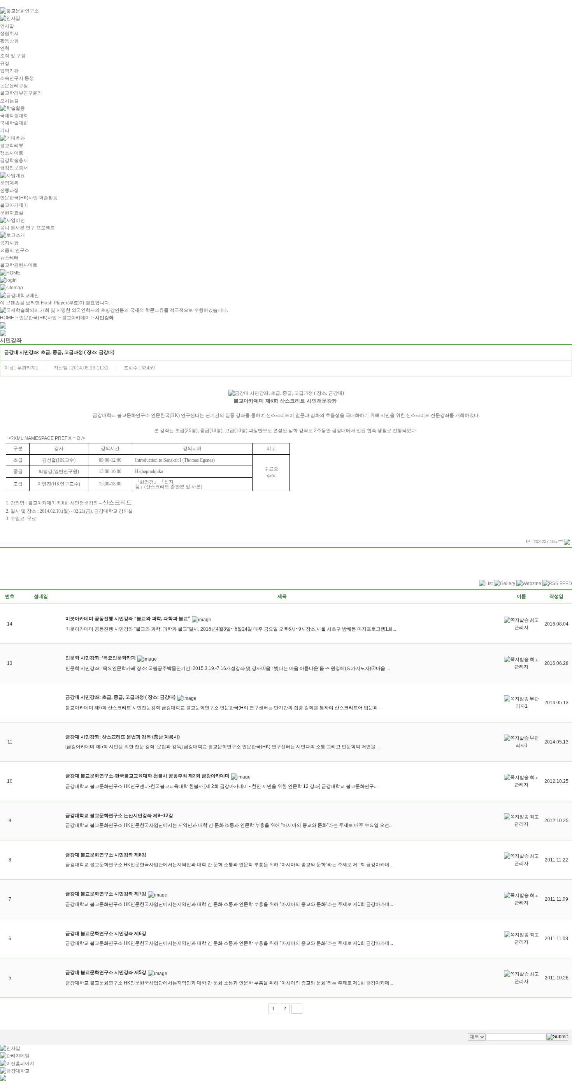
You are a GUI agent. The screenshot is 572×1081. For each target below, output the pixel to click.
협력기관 (9, 71)
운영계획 (9, 183)
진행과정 (9, 190)
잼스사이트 (11, 153)
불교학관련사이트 (18, 265)
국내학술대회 (14, 123)
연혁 (4, 48)
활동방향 (9, 41)
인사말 (7, 26)
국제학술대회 (14, 115)
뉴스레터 (9, 257)
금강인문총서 (14, 167)
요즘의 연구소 (14, 250)
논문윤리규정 (14, 85)
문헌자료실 (11, 213)
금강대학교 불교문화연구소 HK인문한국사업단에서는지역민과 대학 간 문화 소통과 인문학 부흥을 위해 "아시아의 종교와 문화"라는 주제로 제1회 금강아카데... (229, 864)
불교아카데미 (14, 205)
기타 (4, 130)
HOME (7, 317)
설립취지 (9, 33)
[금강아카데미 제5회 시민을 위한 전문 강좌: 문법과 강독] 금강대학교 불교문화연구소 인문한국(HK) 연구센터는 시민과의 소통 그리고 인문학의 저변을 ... (222, 746)
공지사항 (9, 243)
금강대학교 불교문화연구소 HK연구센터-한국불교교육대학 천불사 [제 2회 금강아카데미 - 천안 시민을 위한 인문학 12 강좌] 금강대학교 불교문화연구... (221, 786)
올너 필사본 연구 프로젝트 (27, 227)
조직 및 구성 (13, 55)
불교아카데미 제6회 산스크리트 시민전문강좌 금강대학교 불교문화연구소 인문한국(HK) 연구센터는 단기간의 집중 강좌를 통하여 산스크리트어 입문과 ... (224, 707)
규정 (4, 63)
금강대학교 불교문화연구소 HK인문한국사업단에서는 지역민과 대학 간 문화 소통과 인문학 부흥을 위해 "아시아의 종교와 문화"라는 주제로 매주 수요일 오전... (229, 825)
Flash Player (54, 303)
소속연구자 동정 (17, 78)
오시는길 (9, 101)
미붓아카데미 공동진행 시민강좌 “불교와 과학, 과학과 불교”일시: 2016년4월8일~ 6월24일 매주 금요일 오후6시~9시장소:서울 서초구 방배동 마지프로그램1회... (230, 629)
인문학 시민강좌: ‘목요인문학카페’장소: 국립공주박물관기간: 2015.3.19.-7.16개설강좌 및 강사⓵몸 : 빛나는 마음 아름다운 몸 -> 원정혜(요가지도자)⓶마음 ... (227, 668)
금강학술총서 (14, 160)
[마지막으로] (296, 1009)
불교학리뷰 (11, 145)
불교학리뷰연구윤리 (21, 93)
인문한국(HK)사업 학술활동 (29, 197)
